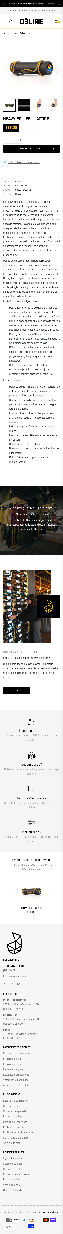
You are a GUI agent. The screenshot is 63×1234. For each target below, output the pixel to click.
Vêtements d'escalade (16, 1080)
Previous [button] (5, 69)
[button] (3, 3)
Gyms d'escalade (13, 1158)
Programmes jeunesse (16, 1174)
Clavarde (50, 3)
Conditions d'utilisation (16, 1137)
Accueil (7, 33)
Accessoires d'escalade (16, 1085)
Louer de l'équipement (45, 10)
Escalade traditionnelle (16, 1074)
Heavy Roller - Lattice (31, 908)
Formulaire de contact (15, 976)
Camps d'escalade (13, 1169)
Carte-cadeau (11, 1106)
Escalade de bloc (12, 1059)
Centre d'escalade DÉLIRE (45, 1212)
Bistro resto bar (12, 1179)
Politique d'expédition (15, 1127)
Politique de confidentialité (18, 1132)
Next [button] (57, 69)
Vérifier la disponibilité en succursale (24, 162)
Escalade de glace (13, 1069)
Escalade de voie (12, 1064)
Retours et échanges (15, 1116)
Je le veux (15, 690)
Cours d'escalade (12, 1164)
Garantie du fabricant (15, 1122)
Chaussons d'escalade (16, 1053)
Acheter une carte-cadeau (21, 10)
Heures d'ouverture (14, 1190)
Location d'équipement (16, 1100)
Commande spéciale (14, 1111)
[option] (31, 67)
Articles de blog (11, 1143)
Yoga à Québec (11, 1185)
